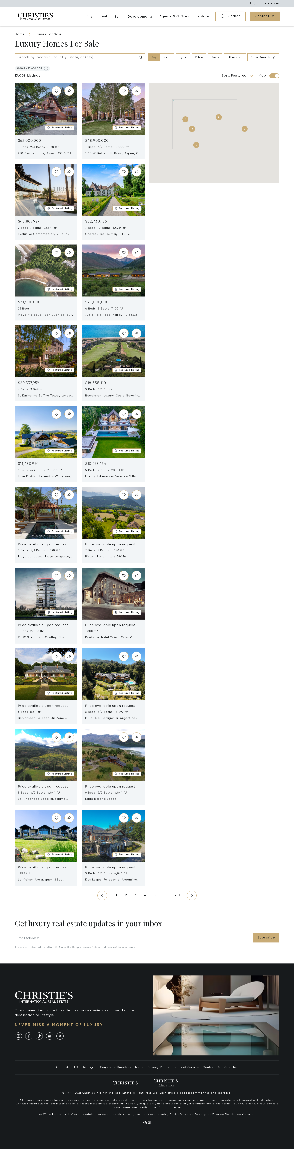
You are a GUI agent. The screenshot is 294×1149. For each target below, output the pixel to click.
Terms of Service (117, 947)
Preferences (271, 3)
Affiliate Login (85, 1067)
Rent (167, 57)
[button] (29, 68)
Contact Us (211, 1067)
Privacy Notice (91, 947)
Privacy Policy (158, 1067)
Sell (117, 16)
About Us (63, 1067)
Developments (140, 16)
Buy (154, 57)
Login (254, 3)
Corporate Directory (115, 1067)
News (139, 1067)
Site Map (231, 1067)
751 (177, 895)
